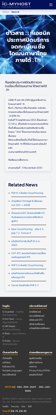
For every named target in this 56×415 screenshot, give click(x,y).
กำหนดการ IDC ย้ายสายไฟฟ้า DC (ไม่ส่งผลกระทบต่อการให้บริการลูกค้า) (28, 216)
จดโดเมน (6, 362)
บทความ (33, 366)
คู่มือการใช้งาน (35, 362)
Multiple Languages (12, 370)
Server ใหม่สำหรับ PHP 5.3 (25, 285)
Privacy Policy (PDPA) (39, 370)
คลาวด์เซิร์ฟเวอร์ (36, 315)
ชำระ (23, 406)
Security (15, 406)
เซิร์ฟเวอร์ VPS (36, 319)
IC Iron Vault (12, 320)
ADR (30, 406)
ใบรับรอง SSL (8, 366)
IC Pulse (11, 342)
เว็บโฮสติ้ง (7, 358)
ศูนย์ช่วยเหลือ (35, 358)
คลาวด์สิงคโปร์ (9, 374)
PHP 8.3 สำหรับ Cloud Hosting (27, 192)
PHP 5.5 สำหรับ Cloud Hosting (27, 265)
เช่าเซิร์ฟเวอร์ (35, 311)
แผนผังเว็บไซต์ (35, 374)
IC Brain (14, 335)
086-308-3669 (26, 386)
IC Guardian (13, 313)
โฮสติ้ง (5, 406)
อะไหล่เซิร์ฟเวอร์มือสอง (39, 328)
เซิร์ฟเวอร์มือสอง (37, 324)
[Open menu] (51, 5)
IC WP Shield (11, 328)
